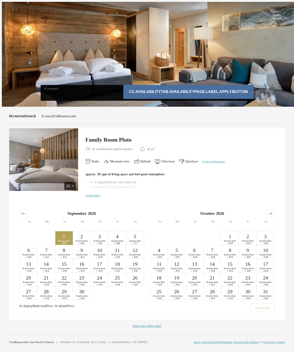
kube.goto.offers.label (147, 326)
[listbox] (280, 12)
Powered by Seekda (274, 342)
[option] (280, 15)
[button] (24, 213)
